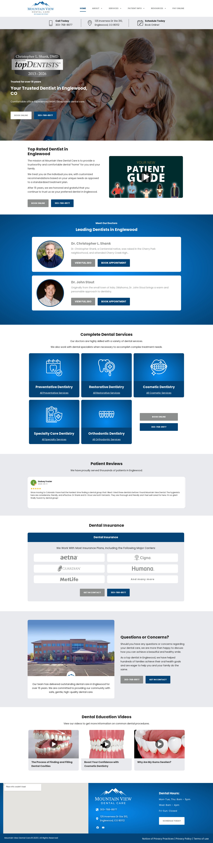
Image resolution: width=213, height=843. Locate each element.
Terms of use (201, 838)
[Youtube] (103, 827)
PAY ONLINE (178, 8)
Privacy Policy (184, 838)
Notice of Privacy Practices (158, 838)
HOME (83, 8)
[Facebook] (97, 827)
